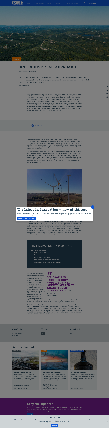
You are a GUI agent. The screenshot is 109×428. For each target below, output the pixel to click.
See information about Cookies (60, 422)
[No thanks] (107, 421)
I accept (54, 425)
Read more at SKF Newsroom (26, 218)
